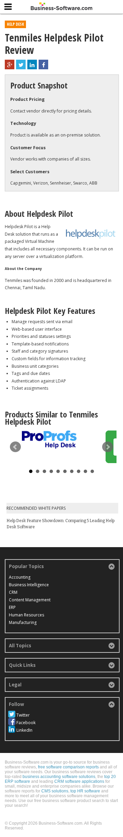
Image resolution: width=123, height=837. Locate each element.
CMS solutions (54, 791)
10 (92, 471)
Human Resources (26, 615)
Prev (15, 446)
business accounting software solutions (59, 776)
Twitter (23, 715)
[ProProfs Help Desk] (49, 440)
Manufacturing (23, 622)
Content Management (30, 600)
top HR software (85, 791)
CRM (13, 592)
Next (107, 446)
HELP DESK (15, 24)
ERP (12, 607)
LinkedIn (24, 730)
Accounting (19, 577)
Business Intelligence (29, 585)
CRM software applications (79, 781)
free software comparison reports (68, 767)
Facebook (26, 723)
